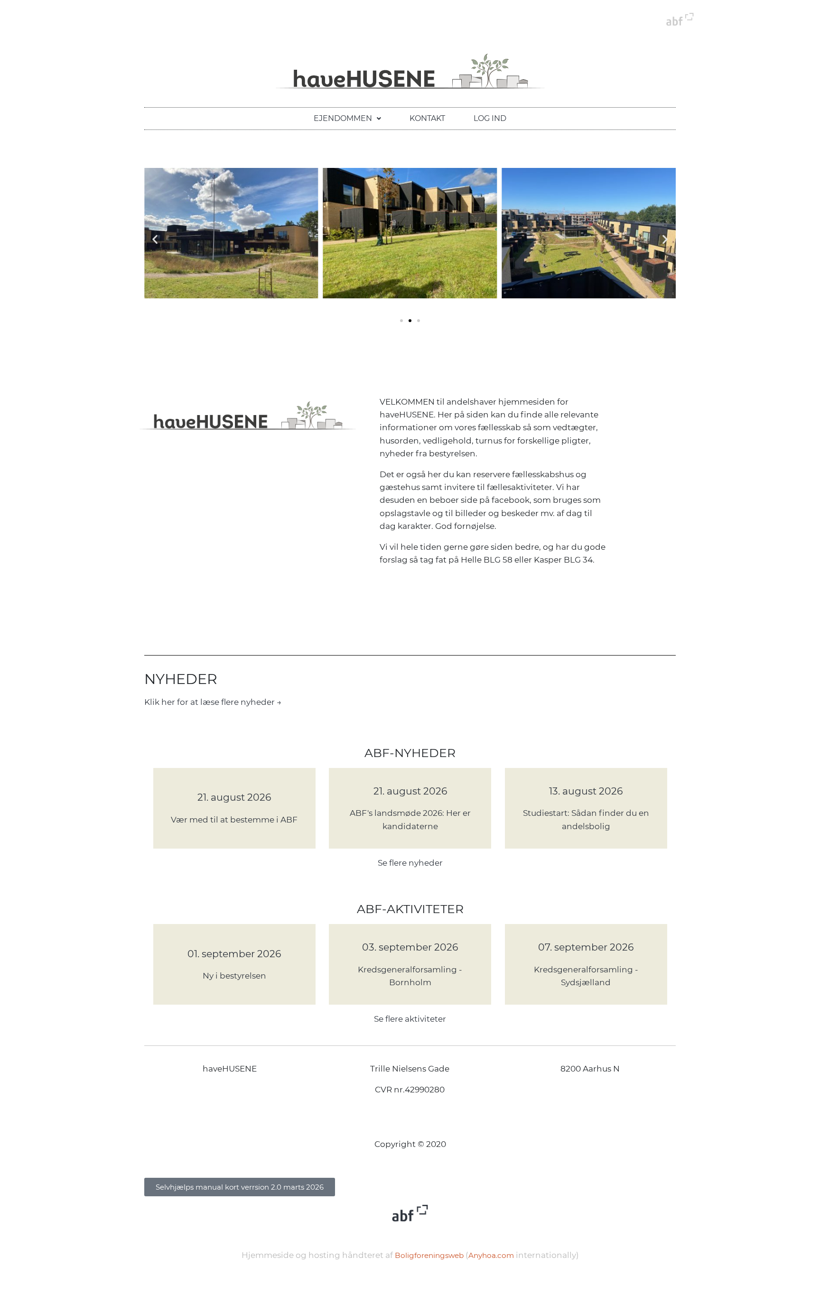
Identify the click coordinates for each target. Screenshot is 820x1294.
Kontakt (427, 118)
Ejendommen (343, 118)
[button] (347, 118)
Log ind (490, 118)
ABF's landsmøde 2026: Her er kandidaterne (410, 819)
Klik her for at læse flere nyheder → (212, 702)
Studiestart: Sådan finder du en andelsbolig (586, 819)
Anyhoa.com (491, 1255)
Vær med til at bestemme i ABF (234, 819)
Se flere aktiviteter (410, 1019)
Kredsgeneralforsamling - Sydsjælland (586, 976)
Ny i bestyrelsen (234, 975)
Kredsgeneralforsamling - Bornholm (410, 976)
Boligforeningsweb (429, 1255)
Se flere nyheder (410, 863)
